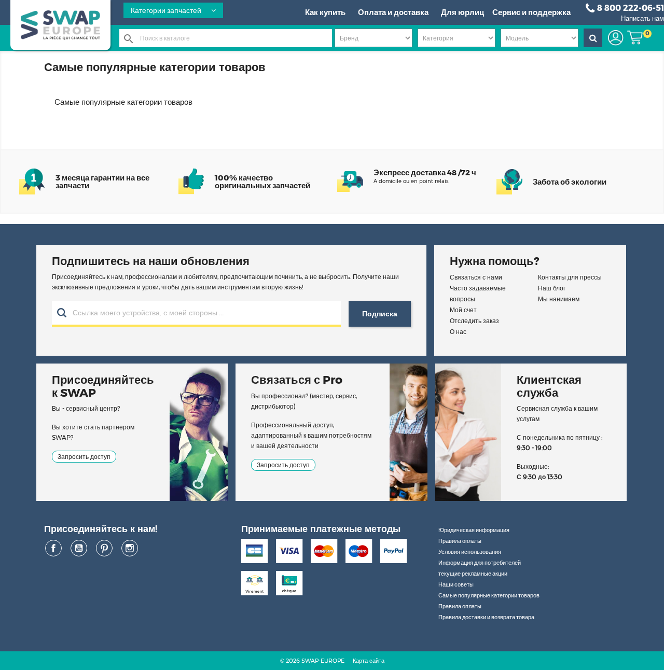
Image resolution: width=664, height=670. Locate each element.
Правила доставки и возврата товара (486, 617)
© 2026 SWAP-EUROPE (312, 660)
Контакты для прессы (570, 277)
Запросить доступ (84, 456)
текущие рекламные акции (472, 573)
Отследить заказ (474, 321)
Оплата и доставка (393, 12)
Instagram (129, 548)
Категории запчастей (167, 10)
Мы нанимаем (558, 299)
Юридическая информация (473, 530)
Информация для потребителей (479, 562)
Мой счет (463, 310)
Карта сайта (368, 660)
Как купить (325, 12)
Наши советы (456, 584)
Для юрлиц (462, 12)
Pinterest (104, 548)
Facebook (53, 548)
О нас (458, 332)
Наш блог (551, 288)
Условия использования (469, 551)
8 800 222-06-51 (630, 8)
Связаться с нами (476, 277)
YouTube (79, 548)
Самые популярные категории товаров (489, 595)
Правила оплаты (459, 541)
